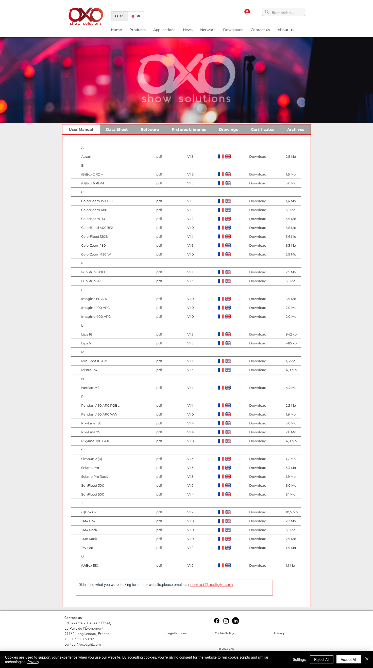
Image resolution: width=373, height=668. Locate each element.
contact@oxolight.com (211, 584)
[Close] (367, 659)
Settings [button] (299, 659)
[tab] (81, 129)
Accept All (349, 659)
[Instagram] (226, 620)
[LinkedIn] (235, 620)
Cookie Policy (224, 633)
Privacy (33, 661)
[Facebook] (216, 620)
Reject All (321, 659)
